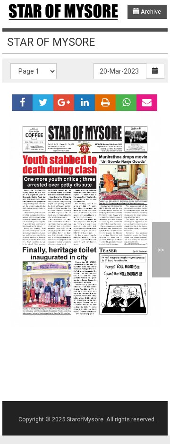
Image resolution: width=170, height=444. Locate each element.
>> (161, 249)
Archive (150, 11)
